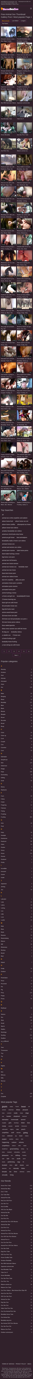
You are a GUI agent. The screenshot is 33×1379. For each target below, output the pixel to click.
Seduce (16, 1014)
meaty (4, 1126)
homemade (14, 1119)
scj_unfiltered (16, 1041)
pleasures (5, 1155)
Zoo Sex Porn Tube (16, 1278)
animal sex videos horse (10, 576)
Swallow (16, 1038)
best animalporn (22, 537)
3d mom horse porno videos (11, 622)
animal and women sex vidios (11, 547)
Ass (2, 41)
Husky (16, 862)
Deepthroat (16, 759)
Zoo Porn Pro (16, 1218)
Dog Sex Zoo (16, 1302)
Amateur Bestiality (16, 1260)
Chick (2, 249)
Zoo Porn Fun (16, 1227)
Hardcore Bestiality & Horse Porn (10, 4)
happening (5, 1142)
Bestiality (19, 41)
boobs (3, 1162)
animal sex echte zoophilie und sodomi (14, 518)
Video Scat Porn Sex (16, 1308)
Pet (16, 986)
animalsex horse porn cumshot (12, 583)
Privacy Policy (21, 1364)
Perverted (16, 983)
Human (16, 856)
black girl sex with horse (10, 602)
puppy (11, 1106)
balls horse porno (22, 550)
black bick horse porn (9, 573)
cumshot (9, 1113)
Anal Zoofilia (16, 1206)
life (23, 1162)
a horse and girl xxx (8, 596)
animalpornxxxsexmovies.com (9, 1)
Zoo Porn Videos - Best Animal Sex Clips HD (16, 1290)
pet (29, 1106)
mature (27, 1136)
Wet (16, 1072)
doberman (11, 1109)
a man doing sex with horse (11, 645)
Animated (19, 408)
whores (21, 1142)
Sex (14, 41)
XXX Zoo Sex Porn (16, 1296)
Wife (16, 1078)
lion (12, 1155)
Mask (16, 932)
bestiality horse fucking (9, 641)
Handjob (16, 835)
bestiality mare (23, 567)
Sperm (16, 1026)
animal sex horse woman (10, 563)
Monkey (16, 950)
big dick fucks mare (8, 609)
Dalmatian (16, 756)
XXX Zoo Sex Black (16, 1209)
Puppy (16, 995)
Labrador (16, 899)
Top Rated (5, 23)
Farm (7, 361)
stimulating (17, 1152)
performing (11, 1162)
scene (17, 1126)
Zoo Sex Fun (16, 1203)
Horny (24, 297)
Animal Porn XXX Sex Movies (16, 1233)
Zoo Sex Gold (16, 1248)
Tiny (16, 1053)
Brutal (16, 723)
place (17, 1139)
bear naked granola (8, 625)
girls (10, 1123)
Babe (21, 217)
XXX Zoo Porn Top (16, 1254)
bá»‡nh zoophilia (7, 580)
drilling (17, 1155)
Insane (16, 874)
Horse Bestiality (16, 1275)
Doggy (6, 73)
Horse (24, 57)
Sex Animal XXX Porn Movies (16, 1323)
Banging (19, 57)
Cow (22, 328)
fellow (18, 1110)
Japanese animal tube (16, 1266)
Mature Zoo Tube (16, 1287)
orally (15, 1113)
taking (22, 1149)
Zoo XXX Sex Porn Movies (16, 1236)
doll (16, 1165)
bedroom (24, 1116)
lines (15, 1171)
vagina (11, 1129)
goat (27, 1165)
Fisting (12, 456)
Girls (16, 823)
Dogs (5, 41)
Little (16, 914)
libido (23, 1168)
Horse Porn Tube (16, 1185)
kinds (3, 1152)
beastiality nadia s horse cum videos (14, 540)
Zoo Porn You (16, 1281)
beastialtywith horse (23, 596)
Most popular (6, 20)
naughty (4, 1122)
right (3, 1158)
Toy (16, 1056)
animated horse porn (8, 589)
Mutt (16, 956)
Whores (16, 1075)
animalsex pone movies (9, 586)
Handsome (16, 838)
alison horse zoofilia (8, 524)
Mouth (16, 953)
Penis (16, 980)
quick (24, 1158)
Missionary (24, 233)
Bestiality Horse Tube (16, 1314)
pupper (4, 1139)
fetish (23, 1123)
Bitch (2, 472)
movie (22, 1165)
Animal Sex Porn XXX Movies (16, 1221)
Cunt (16, 750)
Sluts (25, 249)
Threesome (16, 1050)
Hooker (16, 847)
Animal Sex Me (16, 1212)
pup (3, 1116)
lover (20, 1136)
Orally (11, 185)
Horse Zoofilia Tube (16, 1257)
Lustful (16, 920)
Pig (2, 328)
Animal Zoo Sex (16, 1299)
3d (17, 424)
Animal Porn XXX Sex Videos (16, 1245)
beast (23, 1107)
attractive (4, 1168)
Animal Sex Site (16, 1224)
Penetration (13, 361)
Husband (16, 859)
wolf (12, 1132)
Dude (2, 281)
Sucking (16, 1035)
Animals (3, 217)
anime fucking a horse (9, 593)
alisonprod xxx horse (24, 524)
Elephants (28, 312)
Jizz (16, 889)
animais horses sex (8, 544)
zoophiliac (5, 1132)
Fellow (16, 799)
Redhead (13, 297)
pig (16, 1136)
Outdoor (7, 297)
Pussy (16, 998)
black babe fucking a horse (10, 554)
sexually (4, 1175)
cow (17, 1129)
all (3, 514)
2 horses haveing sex (9, 599)
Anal (2, 408)
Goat (16, 826)
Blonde (3, 185)
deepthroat (4, 1149)
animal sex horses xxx (9, 567)
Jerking (16, 886)
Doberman (16, 765)
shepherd (17, 1116)
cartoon (14, 1142)
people (24, 1152)
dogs (27, 1113)
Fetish (16, 802)
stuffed (28, 1171)
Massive (16, 935)
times (11, 1165)
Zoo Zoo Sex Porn (16, 1242)
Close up (7, 201)
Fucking (10, 41)
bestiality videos (16, 632)
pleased (25, 1110)
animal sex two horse (9, 570)
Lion (16, 911)
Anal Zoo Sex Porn (16, 1293)
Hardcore (3, 169)
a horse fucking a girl (8, 638)
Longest (23, 20)
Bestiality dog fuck (16, 1320)
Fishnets (16, 808)
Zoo (16, 1093)
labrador (18, 1132)
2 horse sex (16, 635)
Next (16, 655)
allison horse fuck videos (10, 527)
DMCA (29, 1364)
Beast (16, 699)
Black (13, 217)
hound (17, 1106)
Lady (16, 902)
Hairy (16, 832)
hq (27, 1149)
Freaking (16, 814)
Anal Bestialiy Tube (16, 1269)
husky (21, 1113)
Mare (28, 57)
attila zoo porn (20, 580)
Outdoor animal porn (16, 1332)
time (22, 1139)
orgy (18, 1162)
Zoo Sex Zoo (16, 1305)
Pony (8, 169)
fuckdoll (4, 1165)
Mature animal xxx (16, 1284)
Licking (25, 201)
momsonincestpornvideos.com (9, 3)
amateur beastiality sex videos (12, 531)
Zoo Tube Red (16, 1194)
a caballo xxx (6, 635)
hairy (3, 1113)
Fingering (16, 805)
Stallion (28, 169)
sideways (22, 1171)
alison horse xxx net (21, 521)
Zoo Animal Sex (16, 1317)
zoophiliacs (5, 1145)
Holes (26, 456)
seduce (14, 1145)
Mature (19, 488)
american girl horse (8, 537)
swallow (11, 1139)
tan (10, 1171)
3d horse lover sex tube (9, 615)
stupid (24, 1145)
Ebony (16, 787)
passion (10, 1126)
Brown (24, 89)
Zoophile (16, 1096)
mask (3, 1136)
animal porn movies (8, 550)
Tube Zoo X (16, 1272)
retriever (10, 1136)
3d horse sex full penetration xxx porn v (14, 619)
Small (16, 1023)
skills (19, 1145)
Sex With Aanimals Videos (16, 1263)
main (13, 1158)
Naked (16, 962)
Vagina (16, 1065)
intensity (16, 1168)
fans (28, 1123)
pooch (23, 1129)
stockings (16, 1122)
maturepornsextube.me (24, 1)
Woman (10, 504)
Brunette (16, 720)
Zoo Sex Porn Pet (16, 1326)
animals (4, 1109)
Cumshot (23, 281)
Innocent (16, 871)
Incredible (16, 868)
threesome (24, 1126)
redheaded (5, 1129)
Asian (16, 684)
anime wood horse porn (9, 612)
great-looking (14, 1149)
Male (16, 926)
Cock (2, 73)
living (11, 1175)
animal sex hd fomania (9, 560)
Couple (3, 392)
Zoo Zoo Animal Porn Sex (16, 1311)
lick (10, 1168)
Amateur (16, 672)
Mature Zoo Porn (16, 1329)
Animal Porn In (16, 1239)
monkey (24, 1155)
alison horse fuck (7, 521)
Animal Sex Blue (16, 1188)
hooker (9, 1116)
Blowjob (16, 714)
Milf (16, 944)
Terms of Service (8, 1364)
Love (9, 57)
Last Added (15, 20)
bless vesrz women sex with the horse (14, 628)
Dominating (16, 774)
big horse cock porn (8, 557)
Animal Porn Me (16, 1197)
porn (4, 1106)
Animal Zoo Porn (16, 1230)
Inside (16, 877)
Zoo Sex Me (16, 1215)
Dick (9, 233)
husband (9, 1152)
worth (18, 1158)
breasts (4, 1171)
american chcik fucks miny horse (12, 534)
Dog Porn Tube (16, 1251)
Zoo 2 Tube (16, 1191)
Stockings (16, 1032)
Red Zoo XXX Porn (16, 1200)
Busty (16, 726)
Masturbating (16, 938)
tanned (23, 1119)
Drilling (19, 376)
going (25, 1133)
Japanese (9, 89)
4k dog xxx (5, 632)
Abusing (16, 669)
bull (8, 1158)
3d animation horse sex (9, 606)
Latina (24, 504)
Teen (16, 1047)
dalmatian (5, 1119)
